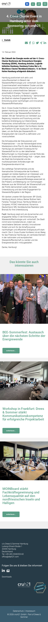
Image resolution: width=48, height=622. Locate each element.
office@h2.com (10, 557)
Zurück (7, 40)
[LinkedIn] (27, 4)
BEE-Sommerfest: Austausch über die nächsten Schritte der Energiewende (23, 335)
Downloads (7, 577)
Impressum (30, 611)
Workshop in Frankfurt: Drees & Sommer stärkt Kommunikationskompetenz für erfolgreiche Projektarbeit (23, 414)
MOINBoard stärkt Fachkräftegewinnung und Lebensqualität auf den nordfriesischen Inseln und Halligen (21, 496)
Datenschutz (18, 611)
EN (33, 4)
